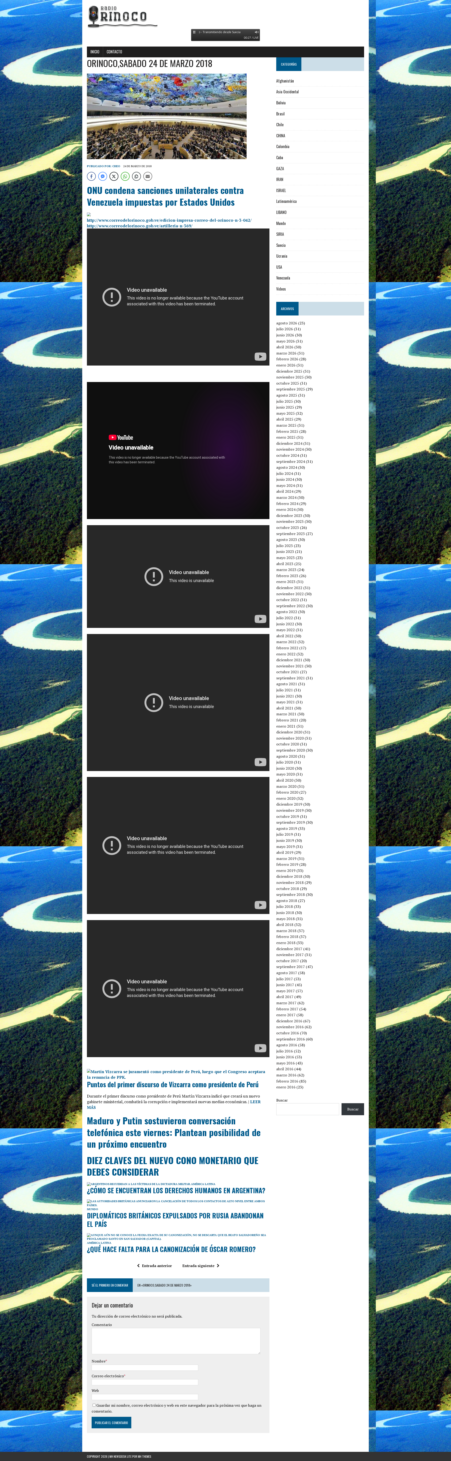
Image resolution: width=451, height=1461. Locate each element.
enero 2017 (285, 1014)
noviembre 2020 (290, 738)
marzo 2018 (286, 930)
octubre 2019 (287, 816)
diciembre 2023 (289, 515)
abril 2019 (284, 852)
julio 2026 (284, 328)
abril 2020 (284, 780)
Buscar (282, 1100)
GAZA (280, 168)
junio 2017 (285, 984)
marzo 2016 (286, 1075)
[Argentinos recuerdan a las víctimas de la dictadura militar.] (139, 1184)
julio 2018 (284, 906)
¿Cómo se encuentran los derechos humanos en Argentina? (176, 1190)
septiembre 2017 (290, 966)
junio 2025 (285, 407)
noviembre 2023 (290, 521)
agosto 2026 (286, 323)
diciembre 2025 (289, 371)
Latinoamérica (286, 201)
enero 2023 (285, 581)
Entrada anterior (157, 1265)
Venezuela (283, 278)
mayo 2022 (285, 629)
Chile (280, 124)
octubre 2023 (287, 527)
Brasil (280, 114)
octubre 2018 (287, 888)
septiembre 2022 (290, 605)
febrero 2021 (287, 720)
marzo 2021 (286, 714)
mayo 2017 (285, 990)
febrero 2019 (287, 864)
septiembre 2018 (290, 894)
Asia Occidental (287, 92)
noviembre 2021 (290, 666)
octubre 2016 (287, 1033)
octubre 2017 (287, 960)
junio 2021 (285, 696)
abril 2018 (284, 924)
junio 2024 (285, 479)
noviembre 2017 (290, 954)
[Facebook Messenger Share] (102, 176)
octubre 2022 (287, 599)
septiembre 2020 (290, 750)
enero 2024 (285, 509)
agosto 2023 (286, 539)
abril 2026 (284, 347)
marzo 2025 (286, 425)
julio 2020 (284, 762)
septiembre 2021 (290, 678)
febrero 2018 (287, 936)
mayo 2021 (285, 702)
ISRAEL (281, 190)
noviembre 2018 (290, 882)
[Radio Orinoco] (225, 16)
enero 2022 (285, 654)
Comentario (102, 1324)
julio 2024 (284, 473)
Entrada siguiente (198, 1265)
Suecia (281, 245)
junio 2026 (285, 335)
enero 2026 (285, 365)
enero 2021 (285, 726)
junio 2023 (285, 551)
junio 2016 (285, 1056)
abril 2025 (284, 419)
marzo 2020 (286, 786)
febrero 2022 (287, 647)
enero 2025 (285, 437)
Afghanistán (285, 81)
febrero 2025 (287, 431)
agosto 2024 (286, 467)
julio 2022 (284, 617)
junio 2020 (285, 768)
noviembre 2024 (290, 449)
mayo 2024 (285, 485)
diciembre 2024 (289, 443)
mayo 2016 (285, 1063)
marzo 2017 (286, 1002)
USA (279, 267)
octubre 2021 (287, 671)
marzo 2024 (286, 497)
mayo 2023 (285, 557)
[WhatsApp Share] (125, 176)
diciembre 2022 (289, 587)
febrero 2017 (287, 1009)
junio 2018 (285, 912)
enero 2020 (285, 798)
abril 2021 (284, 708)
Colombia (282, 146)
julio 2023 (284, 545)
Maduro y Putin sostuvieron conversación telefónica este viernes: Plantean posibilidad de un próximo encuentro (174, 1132)
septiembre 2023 (290, 533)
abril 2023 (284, 563)
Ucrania (281, 256)
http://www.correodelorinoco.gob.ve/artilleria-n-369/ (139, 225)
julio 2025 (284, 401)
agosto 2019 (286, 828)
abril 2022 (284, 635)
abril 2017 (284, 996)
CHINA (280, 135)
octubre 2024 (287, 455)
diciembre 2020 (289, 732)
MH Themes (144, 1456)
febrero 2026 (287, 359)
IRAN (279, 179)
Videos (281, 289)
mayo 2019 (285, 846)
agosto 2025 (286, 395)
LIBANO (281, 212)
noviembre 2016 (290, 1026)
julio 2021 (284, 690)
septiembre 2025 (290, 389)
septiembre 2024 (290, 461)
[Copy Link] (136, 176)
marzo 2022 (286, 641)
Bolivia (281, 103)
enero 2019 (285, 870)
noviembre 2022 (290, 593)
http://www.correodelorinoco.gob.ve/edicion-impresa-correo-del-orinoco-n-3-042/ (169, 220)
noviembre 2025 (290, 377)
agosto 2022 (286, 611)
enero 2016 (285, 1087)
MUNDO (92, 1209)
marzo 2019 (286, 858)
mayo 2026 (285, 341)
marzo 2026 (286, 353)
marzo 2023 (286, 569)
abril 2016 (284, 1068)
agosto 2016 (286, 1045)
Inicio (94, 52)
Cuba (279, 157)
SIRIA (280, 234)
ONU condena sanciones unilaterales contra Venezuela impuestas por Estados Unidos (165, 195)
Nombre (98, 1361)
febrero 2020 (287, 792)
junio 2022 (285, 623)
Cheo (116, 166)
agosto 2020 (286, 756)
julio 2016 (284, 1051)
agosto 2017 (286, 972)
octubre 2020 (287, 744)
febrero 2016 (287, 1081)
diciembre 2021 (289, 659)
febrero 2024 (287, 503)
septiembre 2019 (290, 822)
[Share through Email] (147, 176)
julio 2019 (284, 834)
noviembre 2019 (290, 810)
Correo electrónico (108, 1375)
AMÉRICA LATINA (203, 1184)
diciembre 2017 (289, 948)
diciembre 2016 (289, 1021)
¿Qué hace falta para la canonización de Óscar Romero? (171, 1249)
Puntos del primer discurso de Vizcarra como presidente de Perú (173, 1084)
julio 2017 (284, 978)
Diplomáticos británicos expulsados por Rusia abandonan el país (175, 1220)
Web (95, 1390)
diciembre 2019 (289, 804)
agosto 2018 (286, 900)
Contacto (114, 52)
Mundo (281, 223)
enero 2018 (285, 942)
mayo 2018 (285, 918)
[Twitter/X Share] (113, 176)
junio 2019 (285, 840)
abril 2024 (284, 491)
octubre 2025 (287, 383)
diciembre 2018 (289, 876)
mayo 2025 (285, 413)
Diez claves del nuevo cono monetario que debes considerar (172, 1166)
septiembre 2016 (290, 1039)
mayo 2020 (285, 774)
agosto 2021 (286, 683)
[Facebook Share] (91, 176)
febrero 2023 (287, 575)
